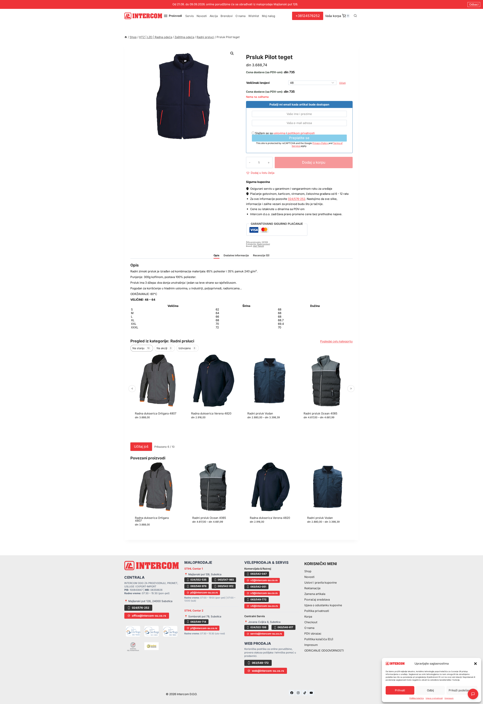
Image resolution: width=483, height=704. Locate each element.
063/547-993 (226, 579)
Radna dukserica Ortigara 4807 (155, 413)
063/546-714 (198, 621)
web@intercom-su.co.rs (268, 670)
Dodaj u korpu (313, 162)
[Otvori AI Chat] (473, 694)
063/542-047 (258, 573)
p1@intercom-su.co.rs (203, 628)
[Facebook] (292, 693)
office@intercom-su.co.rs (149, 615)
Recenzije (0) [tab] (261, 255)
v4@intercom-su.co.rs (264, 605)
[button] (475, 663)
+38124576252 (307, 16)
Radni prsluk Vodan (260, 413)
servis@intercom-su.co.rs (266, 633)
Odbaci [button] (474, 4)
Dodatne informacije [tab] (236, 255)
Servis (189, 16)
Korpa (308, 616)
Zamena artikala (314, 594)
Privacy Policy (320, 143)
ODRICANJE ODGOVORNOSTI (324, 650)
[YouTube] (311, 693)
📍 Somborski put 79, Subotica (202, 616)
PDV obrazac (312, 633)
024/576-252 (296, 199)
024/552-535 (198, 579)
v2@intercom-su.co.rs (264, 580)
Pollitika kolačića (416, 698)
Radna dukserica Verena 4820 (211, 413)
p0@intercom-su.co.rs (204, 592)
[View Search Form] (355, 15)
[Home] (125, 37)
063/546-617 (285, 627)
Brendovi (227, 16)
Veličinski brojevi (258, 83)
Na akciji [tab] (164, 348)
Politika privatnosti (316, 611)
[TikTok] (305, 693)
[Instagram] (298, 693)
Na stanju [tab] (141, 348)
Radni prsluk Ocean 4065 (320, 413)
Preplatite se (299, 138)
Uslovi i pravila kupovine (320, 582)
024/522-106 (258, 627)
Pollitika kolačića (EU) (318, 639)
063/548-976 (198, 586)
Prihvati (400, 690)
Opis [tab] (216, 255)
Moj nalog (268, 16)
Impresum (449, 698)
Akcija (214, 16)
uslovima (279, 133)
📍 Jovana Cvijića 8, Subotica (262, 621)
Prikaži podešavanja (462, 690)
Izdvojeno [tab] (186, 348)
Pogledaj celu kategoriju (336, 341)
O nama (240, 16)
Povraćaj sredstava (317, 599)
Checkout (310, 622)
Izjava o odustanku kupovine (323, 605)
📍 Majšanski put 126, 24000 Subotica (148, 601)
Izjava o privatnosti (434, 698)
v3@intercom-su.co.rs (264, 593)
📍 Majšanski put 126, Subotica (203, 574)
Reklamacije (312, 588)
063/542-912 (225, 586)
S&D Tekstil (258, 246)
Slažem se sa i (284, 133)
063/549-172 (260, 662)
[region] (241, 397)
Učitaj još (141, 446)
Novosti (202, 16)
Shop (307, 571)
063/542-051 (258, 586)
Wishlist (253, 16)
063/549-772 (258, 599)
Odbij (430, 690)
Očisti (342, 83)
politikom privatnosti (301, 133)
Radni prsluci (259, 53)
